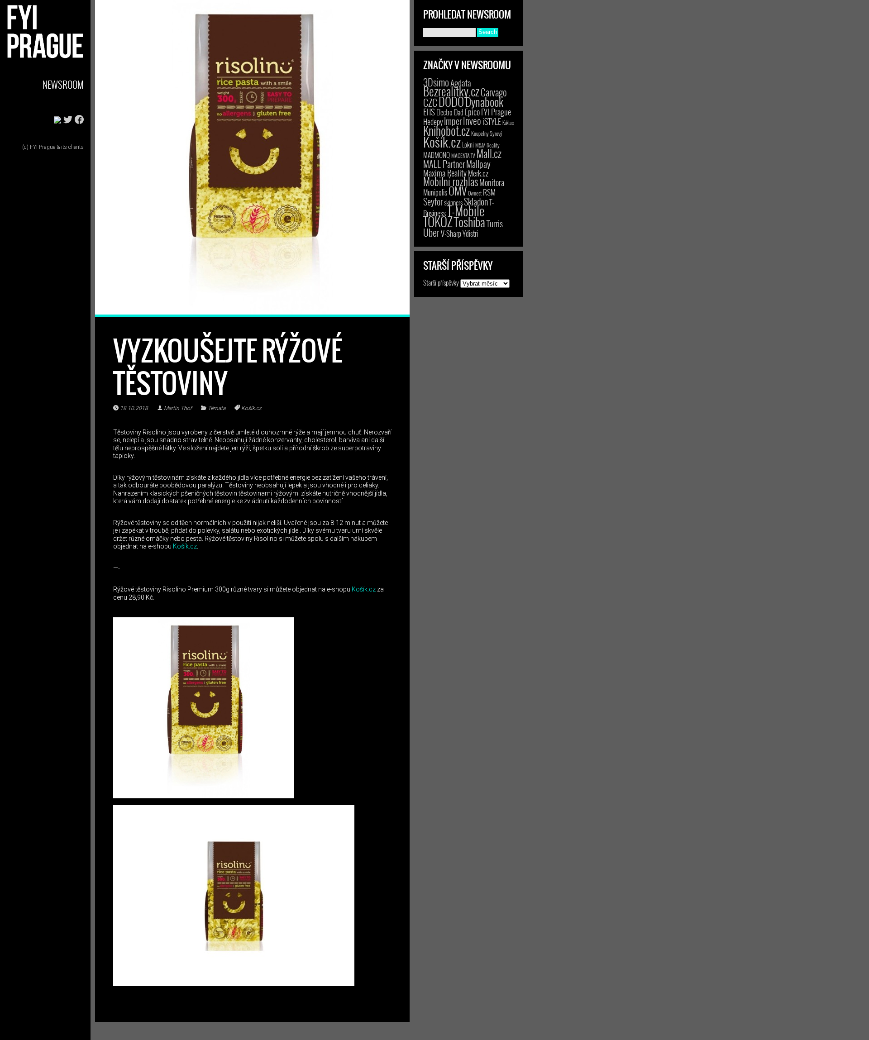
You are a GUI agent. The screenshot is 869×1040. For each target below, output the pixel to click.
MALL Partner (444, 164)
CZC (430, 102)
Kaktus (508, 122)
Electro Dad (449, 112)
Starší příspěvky (441, 282)
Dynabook (484, 101)
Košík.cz (251, 408)
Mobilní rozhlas (450, 181)
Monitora (491, 182)
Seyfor (433, 201)
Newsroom (63, 84)
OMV (458, 191)
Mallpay (478, 164)
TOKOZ (438, 221)
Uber (431, 232)
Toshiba (469, 222)
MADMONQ (436, 155)
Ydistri (470, 233)
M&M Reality (487, 145)
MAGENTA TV (463, 155)
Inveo (472, 120)
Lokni (468, 144)
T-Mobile (465, 210)
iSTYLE (491, 121)
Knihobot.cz (446, 130)
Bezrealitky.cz (451, 91)
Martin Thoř (178, 408)
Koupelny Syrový (486, 133)
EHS (429, 111)
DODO (451, 101)
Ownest (475, 193)
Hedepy (433, 121)
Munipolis (435, 192)
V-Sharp (451, 233)
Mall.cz (489, 153)
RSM (489, 192)
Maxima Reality (445, 173)
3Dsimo (436, 82)
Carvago (494, 92)
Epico (472, 111)
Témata (216, 408)
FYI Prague (496, 111)
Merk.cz (478, 173)
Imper (453, 121)
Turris (495, 223)
